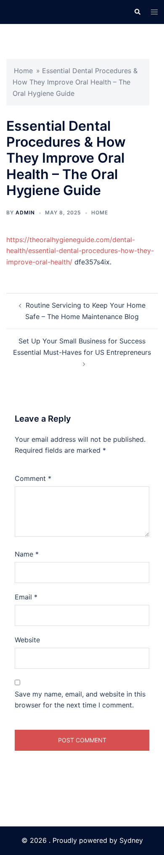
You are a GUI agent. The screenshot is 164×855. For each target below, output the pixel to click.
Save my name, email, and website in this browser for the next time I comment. (80, 700)
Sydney (131, 840)
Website (27, 640)
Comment (33, 478)
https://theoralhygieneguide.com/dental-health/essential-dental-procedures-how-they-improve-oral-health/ (80, 251)
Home (23, 70)
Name (27, 554)
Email (26, 597)
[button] (137, 11)
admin (25, 212)
